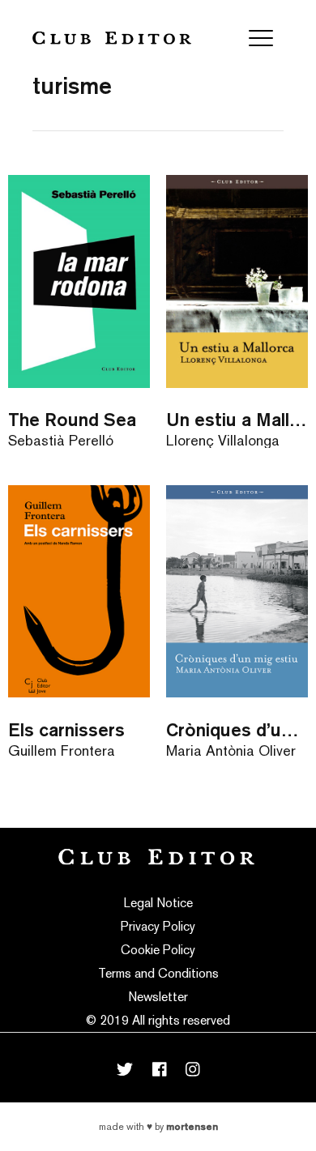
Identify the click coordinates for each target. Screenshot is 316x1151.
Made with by (158, 1126)
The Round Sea (72, 419)
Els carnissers (66, 729)
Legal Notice (158, 902)
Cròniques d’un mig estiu (237, 729)
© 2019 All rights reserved (158, 1020)
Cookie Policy (158, 949)
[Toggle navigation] (261, 38)
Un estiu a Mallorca (237, 419)
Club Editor (111, 38)
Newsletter (158, 996)
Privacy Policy (158, 926)
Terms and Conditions (158, 973)
